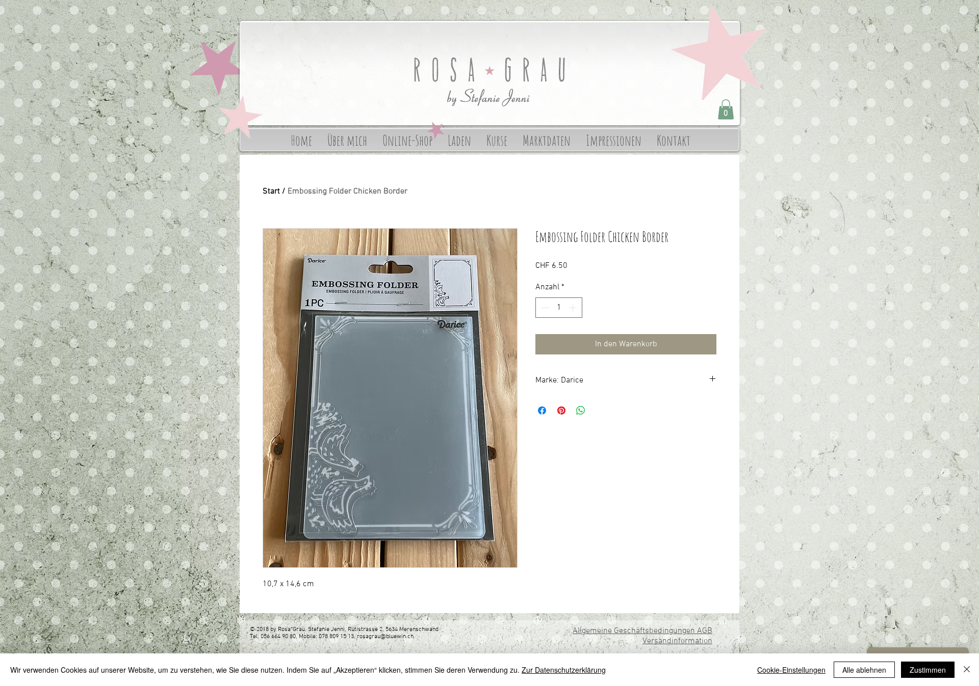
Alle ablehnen (864, 670)
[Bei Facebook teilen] (542, 410)
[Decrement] (544, 307)
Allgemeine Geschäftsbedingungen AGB (642, 631)
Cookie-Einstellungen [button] (791, 670)
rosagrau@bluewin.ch (385, 636)
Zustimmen (928, 670)
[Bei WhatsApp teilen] (581, 410)
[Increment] (573, 307)
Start (271, 191)
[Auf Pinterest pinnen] (561, 410)
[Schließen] (967, 670)
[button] (725, 109)
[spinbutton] (558, 307)
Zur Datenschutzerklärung (564, 670)
